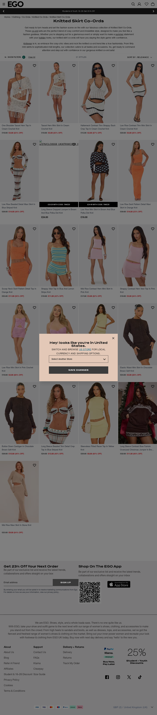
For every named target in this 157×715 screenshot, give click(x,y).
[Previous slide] (4, 11)
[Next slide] (153, 11)
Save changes (78, 370)
